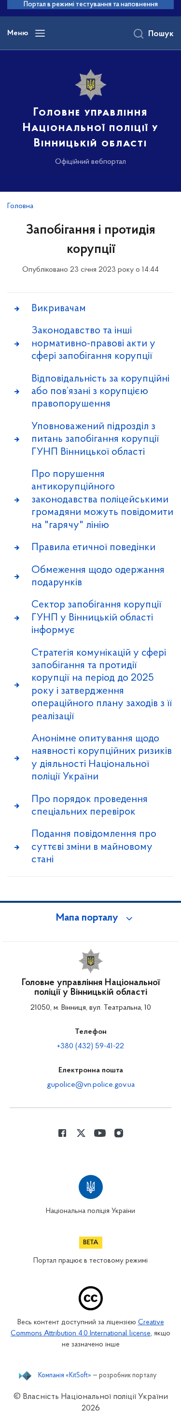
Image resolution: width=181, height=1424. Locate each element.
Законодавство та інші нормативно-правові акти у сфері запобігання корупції (93, 343)
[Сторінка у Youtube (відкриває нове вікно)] (100, 1133)
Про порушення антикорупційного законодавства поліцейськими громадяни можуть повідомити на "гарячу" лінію (102, 500)
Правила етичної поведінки (93, 547)
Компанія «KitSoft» (64, 1375)
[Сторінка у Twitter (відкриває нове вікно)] (81, 1133)
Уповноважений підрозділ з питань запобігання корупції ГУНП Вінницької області (95, 439)
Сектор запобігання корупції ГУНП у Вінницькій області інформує (96, 617)
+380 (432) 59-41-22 (90, 1046)
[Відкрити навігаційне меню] (40, 33)
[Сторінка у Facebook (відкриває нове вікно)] (62, 1133)
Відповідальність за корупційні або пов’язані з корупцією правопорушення (100, 391)
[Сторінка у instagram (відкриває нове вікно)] (119, 1133)
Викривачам (58, 308)
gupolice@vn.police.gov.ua (91, 1085)
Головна (20, 206)
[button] (90, 918)
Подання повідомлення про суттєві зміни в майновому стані (93, 847)
